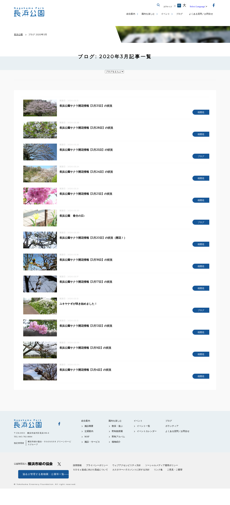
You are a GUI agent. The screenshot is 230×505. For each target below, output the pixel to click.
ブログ (179, 14)
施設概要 (89, 426)
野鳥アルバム (118, 436)
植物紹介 (116, 442)
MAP (87, 436)
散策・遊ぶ (117, 426)
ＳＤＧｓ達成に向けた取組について (90, 469)
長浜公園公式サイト (29, 11)
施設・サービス (92, 442)
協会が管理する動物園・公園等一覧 (43, 474)
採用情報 (77, 465)
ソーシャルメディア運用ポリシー (161, 465)
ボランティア (171, 426)
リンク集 (158, 469)
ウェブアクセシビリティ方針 (126, 465)
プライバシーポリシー (97, 465)
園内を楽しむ (148, 14)
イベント (165, 14)
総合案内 (130, 14)
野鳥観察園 (117, 431)
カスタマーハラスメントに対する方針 (131, 469)
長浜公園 (33, 423)
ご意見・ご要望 (174, 469)
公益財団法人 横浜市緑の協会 (33, 464)
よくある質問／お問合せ (201, 14)
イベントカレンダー (147, 431)
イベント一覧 (143, 426)
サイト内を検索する (158, 5)
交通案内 (89, 431)
